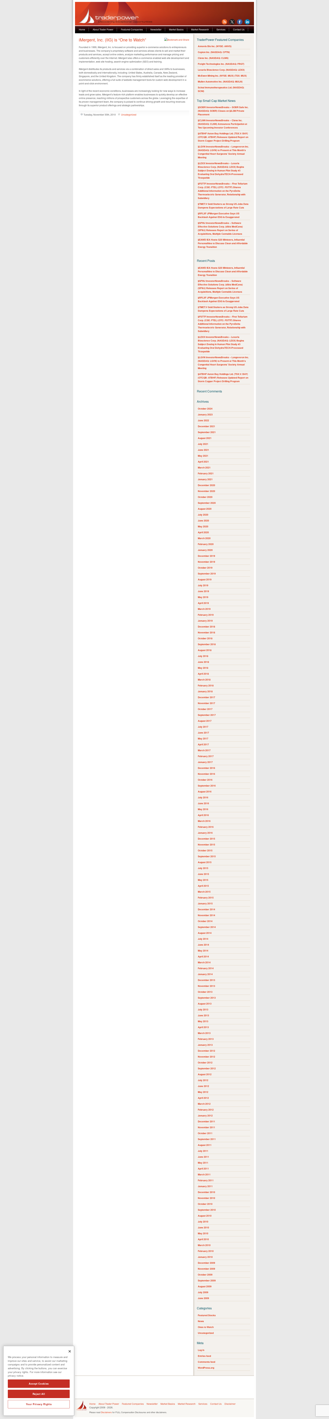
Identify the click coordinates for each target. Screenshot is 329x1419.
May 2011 (203, 1162)
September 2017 (207, 715)
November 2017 (206, 703)
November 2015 (206, 844)
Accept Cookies (39, 1383)
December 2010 (206, 1192)
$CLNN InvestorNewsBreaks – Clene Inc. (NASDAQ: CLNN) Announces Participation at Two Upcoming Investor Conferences (222, 124)
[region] (38, 1381)
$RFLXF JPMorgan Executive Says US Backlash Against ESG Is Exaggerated (218, 215)
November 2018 (206, 632)
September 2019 (207, 573)
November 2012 (206, 1056)
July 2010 (203, 1221)
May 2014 (203, 950)
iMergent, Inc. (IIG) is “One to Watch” (112, 40)
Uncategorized (128, 114)
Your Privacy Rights (39, 1404)
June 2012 (203, 1086)
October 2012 (205, 1062)
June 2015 (203, 874)
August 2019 (205, 579)
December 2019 (206, 556)
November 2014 (206, 915)
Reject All (39, 1394)
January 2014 (205, 974)
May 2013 (203, 1021)
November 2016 (206, 774)
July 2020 (203, 514)
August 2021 (205, 438)
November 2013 (206, 986)
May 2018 (203, 667)
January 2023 (205, 414)
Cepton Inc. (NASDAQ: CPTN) (214, 52)
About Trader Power (103, 29)
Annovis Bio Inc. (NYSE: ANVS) (215, 46)
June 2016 (203, 803)
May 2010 (203, 1233)
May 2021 (203, 455)
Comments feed (206, 1362)
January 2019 (205, 620)
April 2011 (203, 1168)
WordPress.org (206, 1367)
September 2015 (207, 856)
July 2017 (203, 726)
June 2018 (203, 662)
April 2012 (203, 1098)
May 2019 (203, 597)
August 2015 (205, 862)
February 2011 (206, 1180)
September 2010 (207, 1209)
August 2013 (205, 1003)
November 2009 (206, 1268)
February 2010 (206, 1251)
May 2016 (203, 809)
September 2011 (207, 1139)
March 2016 (204, 821)
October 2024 (205, 408)
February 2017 (206, 756)
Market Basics (176, 29)
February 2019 (206, 614)
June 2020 (203, 520)
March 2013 (204, 1033)
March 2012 (204, 1103)
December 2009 (206, 1263)
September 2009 (207, 1280)
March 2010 (204, 1245)
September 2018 (207, 644)
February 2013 (206, 1039)
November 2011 (206, 1127)
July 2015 (203, 868)
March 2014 (204, 962)
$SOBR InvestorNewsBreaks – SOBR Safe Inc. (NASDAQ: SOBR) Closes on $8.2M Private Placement (223, 110)
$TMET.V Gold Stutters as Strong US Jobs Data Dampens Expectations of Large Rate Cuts (223, 205)
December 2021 (206, 426)
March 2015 (204, 891)
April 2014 (203, 956)
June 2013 (203, 1015)
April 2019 (203, 603)
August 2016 (205, 791)
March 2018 (204, 679)
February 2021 (206, 473)
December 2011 (206, 1121)
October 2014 (205, 921)
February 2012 (206, 1109)
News (201, 1321)
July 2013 (203, 1009)
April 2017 (203, 744)
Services (220, 29)
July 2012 (203, 1080)
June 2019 (203, 591)
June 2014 (203, 944)
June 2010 (203, 1227)
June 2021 (203, 450)
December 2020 (206, 485)
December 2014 (206, 909)
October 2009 (205, 1274)
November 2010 (206, 1198)
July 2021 (203, 444)
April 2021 (203, 461)
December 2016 (206, 768)
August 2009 (205, 1286)
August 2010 (205, 1215)
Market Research (200, 29)
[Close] (69, 1351)
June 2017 (203, 732)
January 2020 (205, 550)
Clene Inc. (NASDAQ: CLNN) (213, 58)
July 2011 (203, 1151)
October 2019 (205, 567)
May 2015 (203, 880)
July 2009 (203, 1292)
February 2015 (206, 897)
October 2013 (205, 992)
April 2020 (203, 532)
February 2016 (206, 827)
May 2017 (203, 738)
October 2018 (205, 638)
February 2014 (206, 968)
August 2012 (205, 1074)
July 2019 (203, 585)
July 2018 (203, 656)
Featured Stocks (207, 1315)
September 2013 (207, 997)
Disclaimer (230, 1403)
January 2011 (205, 1186)
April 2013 (203, 1027)
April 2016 (203, 815)
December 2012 (206, 1050)
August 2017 (205, 721)
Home (82, 29)
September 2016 (207, 785)
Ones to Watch (206, 1327)
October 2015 (205, 850)
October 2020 (205, 497)
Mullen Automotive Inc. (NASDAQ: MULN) (220, 81)
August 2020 (205, 508)
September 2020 (207, 503)
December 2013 (206, 980)
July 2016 (203, 797)
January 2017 (205, 762)
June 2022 (203, 420)
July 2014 (203, 938)
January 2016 (205, 832)
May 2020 (203, 526)
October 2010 (205, 1204)
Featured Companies (132, 29)
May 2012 (203, 1092)
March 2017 (204, 750)
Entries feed (204, 1356)
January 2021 (205, 479)
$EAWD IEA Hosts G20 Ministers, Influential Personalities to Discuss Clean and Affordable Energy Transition (223, 243)
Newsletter (155, 29)
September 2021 (207, 432)
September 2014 (207, 927)
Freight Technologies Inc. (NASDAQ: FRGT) (221, 64)
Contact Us (238, 29)
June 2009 (203, 1298)
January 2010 (205, 1257)
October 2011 (205, 1133)
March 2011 (204, 1174)
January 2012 (205, 1115)
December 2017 (206, 697)
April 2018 (203, 673)
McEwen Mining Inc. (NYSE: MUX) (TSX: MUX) (222, 75)
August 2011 (205, 1145)
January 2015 (205, 903)
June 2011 (203, 1156)
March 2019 (204, 609)
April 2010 (203, 1239)
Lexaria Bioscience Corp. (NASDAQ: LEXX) (221, 69)
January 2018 (205, 691)
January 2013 (205, 1045)
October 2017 (205, 709)
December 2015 (206, 838)
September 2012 (207, 1068)
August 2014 (205, 933)
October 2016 (205, 779)
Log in (201, 1350)
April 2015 (203, 885)
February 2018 (206, 685)
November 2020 (206, 491)
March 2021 (204, 467)
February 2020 (206, 544)
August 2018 (205, 650)
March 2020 (204, 538)
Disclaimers (106, 1412)
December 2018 (206, 626)
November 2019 (206, 561)
